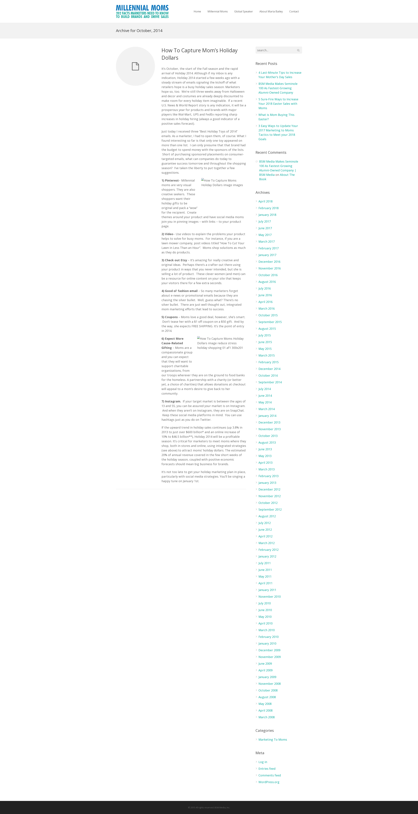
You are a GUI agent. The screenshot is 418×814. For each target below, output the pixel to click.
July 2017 (264, 221)
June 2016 (265, 295)
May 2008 (265, 704)
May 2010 (265, 617)
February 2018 (268, 208)
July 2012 (264, 523)
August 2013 (267, 442)
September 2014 (270, 382)
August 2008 (267, 697)
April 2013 (265, 463)
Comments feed (269, 775)
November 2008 (269, 684)
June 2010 (265, 610)
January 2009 (267, 677)
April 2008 (265, 710)
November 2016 (269, 268)
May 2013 (265, 456)
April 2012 (265, 536)
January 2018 (267, 215)
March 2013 (266, 469)
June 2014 (265, 396)
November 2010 (269, 596)
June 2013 (265, 449)
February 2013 (268, 476)
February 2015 (268, 362)
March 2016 (266, 308)
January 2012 (267, 556)
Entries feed (266, 769)
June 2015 (265, 342)
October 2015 (268, 315)
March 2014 (266, 409)
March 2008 (266, 717)
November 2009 (269, 657)
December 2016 (269, 262)
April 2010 (265, 623)
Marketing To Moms (272, 739)
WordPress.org (268, 782)
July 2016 (264, 288)
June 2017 (265, 228)
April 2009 (265, 670)
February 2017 (268, 248)
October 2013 (268, 436)
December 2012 (269, 489)
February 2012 (268, 550)
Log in (262, 762)
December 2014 (269, 369)
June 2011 (265, 570)
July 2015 (264, 335)
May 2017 (265, 235)
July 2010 (264, 603)
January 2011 (267, 590)
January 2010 (267, 643)
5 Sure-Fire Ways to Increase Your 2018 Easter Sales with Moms (278, 103)
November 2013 (269, 429)
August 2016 (267, 282)
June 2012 (265, 530)
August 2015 (267, 329)
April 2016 (265, 302)
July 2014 (264, 389)
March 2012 (266, 543)
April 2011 (265, 583)
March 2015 (266, 355)
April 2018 (265, 201)
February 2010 (268, 637)
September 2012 (270, 509)
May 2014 (265, 402)
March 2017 (266, 241)
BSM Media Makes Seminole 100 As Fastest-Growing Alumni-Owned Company (277, 88)
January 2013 (267, 483)
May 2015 (265, 349)
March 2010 (266, 630)
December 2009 (269, 650)
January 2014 (267, 416)
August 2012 (267, 516)
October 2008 (268, 690)
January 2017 (267, 255)
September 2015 (270, 322)
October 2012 (268, 503)
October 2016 (268, 275)
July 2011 (264, 563)
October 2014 (268, 375)
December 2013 (269, 422)
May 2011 (265, 576)
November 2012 (269, 496)
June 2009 (265, 663)
